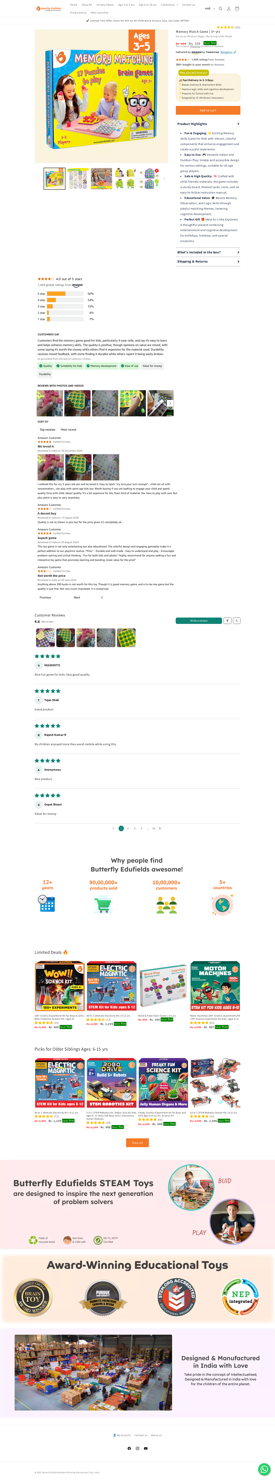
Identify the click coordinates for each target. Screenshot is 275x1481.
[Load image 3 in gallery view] (101, 178)
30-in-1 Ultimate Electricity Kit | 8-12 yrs (108, 1015)
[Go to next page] (161, 828)
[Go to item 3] (86, 637)
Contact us (140, 1435)
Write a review (198, 621)
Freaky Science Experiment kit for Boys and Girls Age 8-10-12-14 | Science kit (162, 1114)
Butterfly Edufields (51, 1472)
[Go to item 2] (65, 637)
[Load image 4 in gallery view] (125, 178)
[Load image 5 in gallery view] (148, 178)
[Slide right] (164, 179)
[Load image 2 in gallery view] (78, 178)
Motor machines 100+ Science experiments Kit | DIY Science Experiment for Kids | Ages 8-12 (215, 1017)
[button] (169, 5)
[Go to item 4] (106, 637)
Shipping (195, 46)
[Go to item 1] (45, 637)
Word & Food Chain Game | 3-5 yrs (157, 1015)
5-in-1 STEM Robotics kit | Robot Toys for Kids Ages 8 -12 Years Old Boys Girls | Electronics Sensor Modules (111, 1116)
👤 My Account (122, 1435)
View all (137, 1143)
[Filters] (227, 620)
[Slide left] (39, 179)
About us (156, 1435)
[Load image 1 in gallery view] (54, 178)
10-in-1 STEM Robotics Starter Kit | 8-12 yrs (213, 1112)
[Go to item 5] (126, 637)
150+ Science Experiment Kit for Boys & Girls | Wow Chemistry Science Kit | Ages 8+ (60, 1017)
